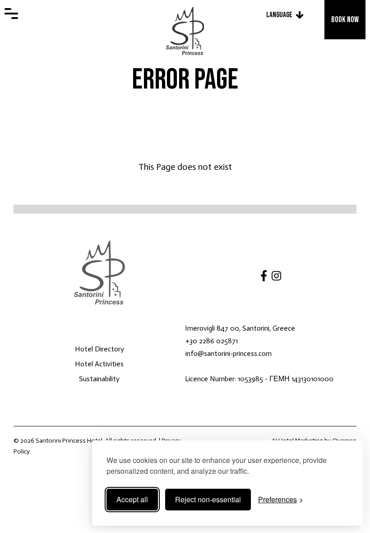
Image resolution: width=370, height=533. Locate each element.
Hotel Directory (99, 349)
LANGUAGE (279, 14)
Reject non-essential (208, 499)
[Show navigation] (11, 14)
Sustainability (99, 378)
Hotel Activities (99, 364)
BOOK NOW (345, 19)
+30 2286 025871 (211, 341)
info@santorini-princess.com (228, 353)
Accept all (132, 499)
